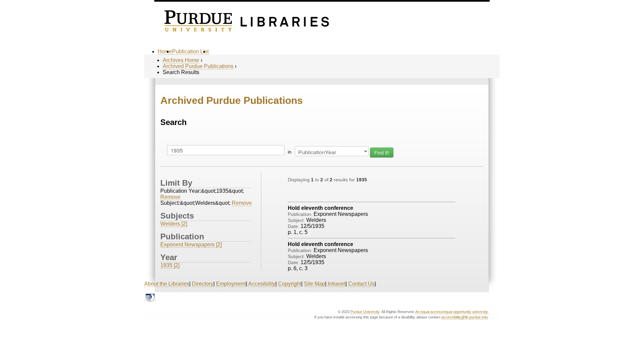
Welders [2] (173, 224)
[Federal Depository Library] (150, 297)
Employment (231, 284)
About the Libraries (166, 284)
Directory (202, 284)
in (289, 152)
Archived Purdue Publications (198, 66)
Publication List (190, 51)
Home (165, 51)
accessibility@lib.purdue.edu (464, 317)
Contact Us (361, 284)
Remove (170, 197)
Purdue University (365, 312)
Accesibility (261, 284)
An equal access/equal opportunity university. (452, 312)
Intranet (336, 284)
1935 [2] (169, 265)
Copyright (289, 284)
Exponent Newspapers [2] (191, 244)
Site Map (314, 284)
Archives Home (181, 60)
